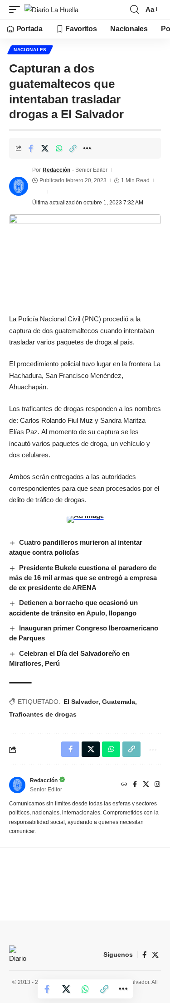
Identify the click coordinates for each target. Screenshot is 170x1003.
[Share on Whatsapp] (59, 148)
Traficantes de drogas (43, 714)
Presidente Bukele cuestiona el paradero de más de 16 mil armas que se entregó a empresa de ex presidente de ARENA (83, 577)
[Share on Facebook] (30, 148)
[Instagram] (157, 785)
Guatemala (118, 701)
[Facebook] (135, 785)
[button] (16, 10)
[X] (146, 785)
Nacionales (30, 49)
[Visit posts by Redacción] (18, 186)
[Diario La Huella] (51, 10)
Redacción (56, 170)
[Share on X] (45, 148)
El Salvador (80, 701)
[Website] (124, 785)
